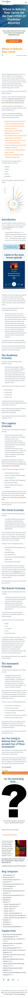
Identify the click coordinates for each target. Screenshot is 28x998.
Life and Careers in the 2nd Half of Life (12, 895)
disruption (19, 113)
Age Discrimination (7, 875)
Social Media (6, 922)
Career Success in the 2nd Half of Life (12, 884)
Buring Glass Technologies (15, 98)
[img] (14, 278)
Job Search (5, 893)
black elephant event (9, 227)
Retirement (5, 919)
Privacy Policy (8, 994)
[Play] (14, 284)
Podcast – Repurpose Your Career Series (14, 917)
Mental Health (6, 897)
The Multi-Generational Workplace (11, 926)
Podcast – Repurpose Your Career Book (14, 915)
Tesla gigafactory (16, 571)
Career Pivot (6, 881)
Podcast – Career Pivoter (10, 906)
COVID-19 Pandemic (8, 886)
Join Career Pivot (14, 41)
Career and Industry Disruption (10, 834)
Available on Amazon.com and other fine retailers (14, 865)
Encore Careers (7, 888)
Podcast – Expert (8, 908)
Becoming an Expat (7, 877)
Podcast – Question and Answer (12, 913)
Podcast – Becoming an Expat (11, 904)
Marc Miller (5, 770)
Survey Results (6, 924)
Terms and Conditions (19, 994)
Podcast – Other (8, 910)
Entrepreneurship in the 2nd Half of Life (12, 890)
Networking (6, 899)
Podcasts (5, 902)
